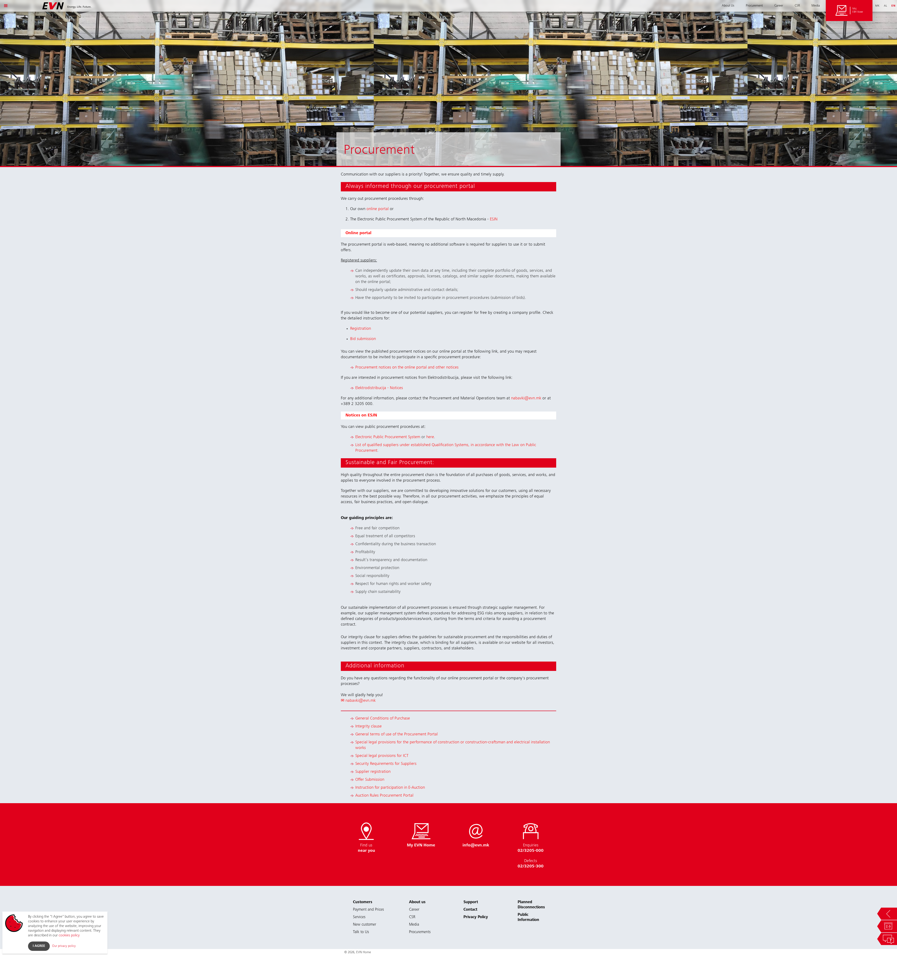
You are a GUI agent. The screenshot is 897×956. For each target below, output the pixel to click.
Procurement (754, 5)
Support (470, 902)
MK (877, 5)
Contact (470, 910)
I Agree (39, 946)
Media (816, 5)
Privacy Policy (475, 917)
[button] (6, 6)
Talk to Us (361, 932)
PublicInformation (528, 917)
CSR (797, 5)
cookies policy (69, 935)
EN (893, 5)
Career (778, 5)
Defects (531, 864)
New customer (364, 925)
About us (417, 902)
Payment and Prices (368, 910)
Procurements (420, 932)
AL (885, 5)
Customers (362, 902)
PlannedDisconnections (531, 904)
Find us (366, 848)
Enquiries (531, 848)
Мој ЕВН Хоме (857, 10)
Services (359, 917)
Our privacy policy (64, 946)
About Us (728, 5)
